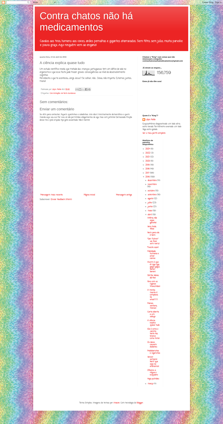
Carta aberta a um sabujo (153, 314)
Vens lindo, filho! (151, 227)
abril (150, 214)
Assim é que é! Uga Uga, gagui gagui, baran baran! (153, 267)
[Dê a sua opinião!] (80, 89)
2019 (147, 164)
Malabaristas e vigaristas (153, 352)
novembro (152, 184)
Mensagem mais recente (51, 194)
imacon (116, 402)
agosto (151, 198)
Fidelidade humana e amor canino (153, 255)
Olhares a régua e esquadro (152, 373)
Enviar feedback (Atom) (61, 199)
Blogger (140, 402)
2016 (147, 176)
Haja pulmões (153, 378)
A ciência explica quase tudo (153, 323)
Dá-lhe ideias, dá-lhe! (153, 276)
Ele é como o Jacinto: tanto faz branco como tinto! (153, 334)
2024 (148, 148)
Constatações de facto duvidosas (63, 93)
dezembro (152, 180)
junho (150, 206)
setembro (152, 194)
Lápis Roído (150, 119)
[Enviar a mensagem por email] (77, 89)
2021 (147, 156)
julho (150, 202)
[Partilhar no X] (83, 89)
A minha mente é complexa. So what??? (152, 295)
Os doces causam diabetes (152, 345)
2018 (147, 168)
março (151, 383)
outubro (151, 190)
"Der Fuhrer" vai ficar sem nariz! (153, 241)
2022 (148, 153)
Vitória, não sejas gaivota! (152, 220)
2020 (148, 161)
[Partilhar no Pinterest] (89, 89)
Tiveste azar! (153, 247)
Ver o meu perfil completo (154, 133)
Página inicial (89, 194)
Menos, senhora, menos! (152, 306)
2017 (147, 172)
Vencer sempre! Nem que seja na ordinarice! (153, 362)
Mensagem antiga (124, 194)
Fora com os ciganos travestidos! (153, 284)
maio (150, 210)
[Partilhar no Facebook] (86, 89)
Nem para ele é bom (153, 233)
